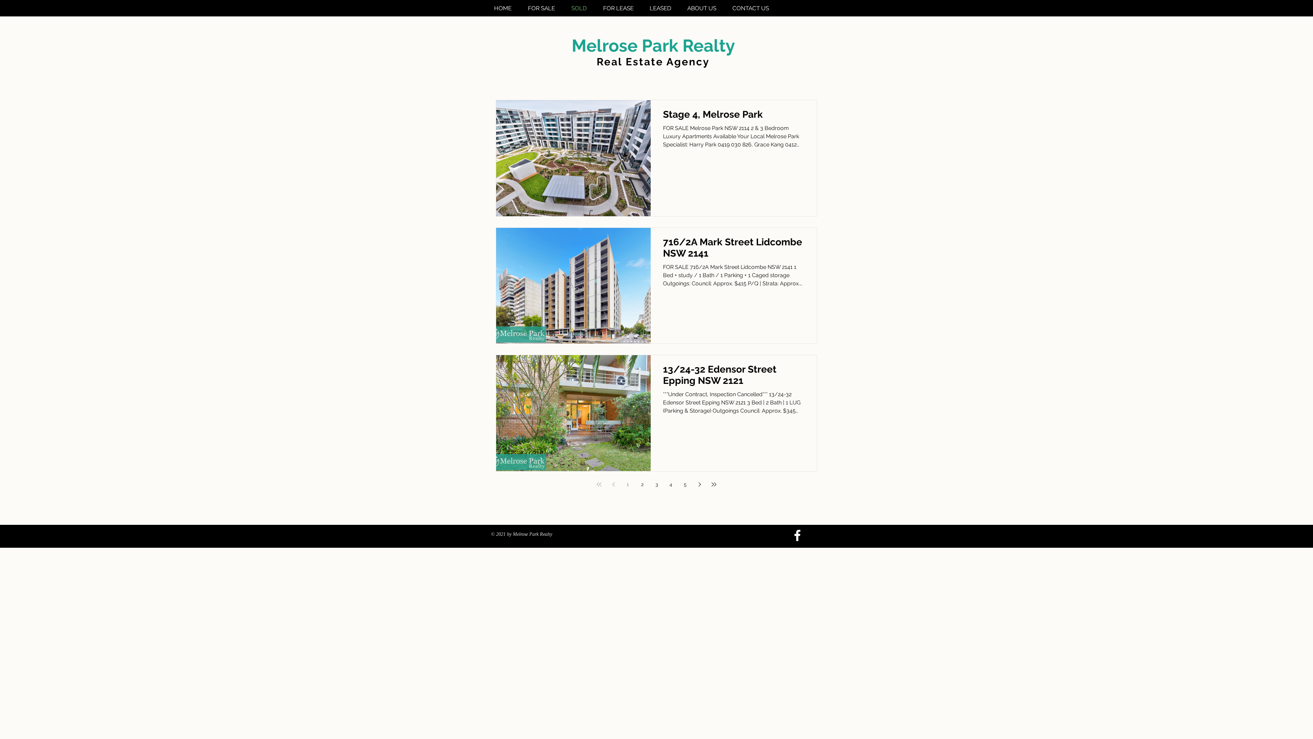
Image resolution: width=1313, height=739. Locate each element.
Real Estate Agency (653, 62)
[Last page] (714, 484)
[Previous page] (613, 484)
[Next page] (699, 484)
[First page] (599, 484)
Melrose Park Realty (653, 46)
